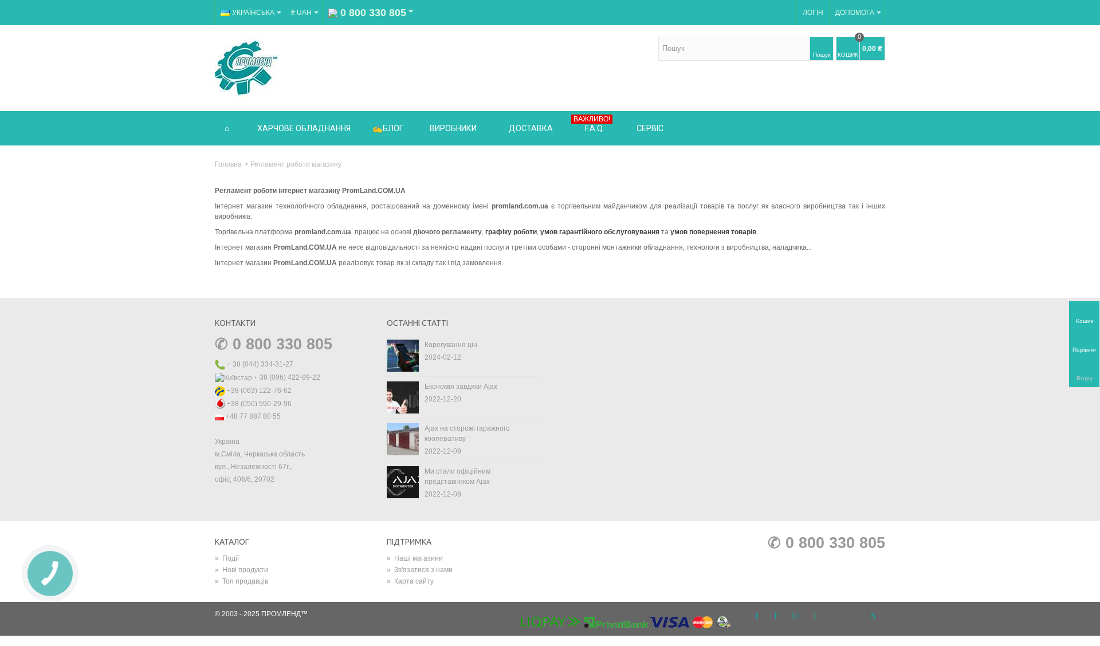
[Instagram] (834, 616)
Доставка (531, 128)
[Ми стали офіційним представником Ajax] (403, 482)
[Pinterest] (814, 616)
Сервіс (650, 128)
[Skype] (873, 616)
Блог (393, 128)
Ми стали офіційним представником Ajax (457, 476)
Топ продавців (241, 581)
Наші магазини (415, 558)
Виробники (453, 128)
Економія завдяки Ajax (461, 387)
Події (227, 558)
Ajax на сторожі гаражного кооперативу (467, 433)
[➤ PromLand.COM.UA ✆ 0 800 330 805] (246, 68)
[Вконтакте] (853, 616)
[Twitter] (775, 616)
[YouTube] (795, 616)
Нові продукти (241, 570)
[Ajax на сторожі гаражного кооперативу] (403, 439)
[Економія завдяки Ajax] (403, 397)
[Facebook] (756, 616)
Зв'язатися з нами (420, 570)
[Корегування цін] (403, 355)
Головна (228, 164)
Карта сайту (410, 581)
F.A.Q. (591, 124)
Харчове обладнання (304, 128)
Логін (813, 13)
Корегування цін (451, 345)
